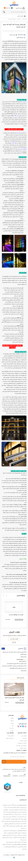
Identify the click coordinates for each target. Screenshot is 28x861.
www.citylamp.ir (6, 854)
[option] (14, 612)
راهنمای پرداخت (10, 735)
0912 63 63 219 (22, 776)
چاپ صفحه (12, 35)
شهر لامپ (24, 19)
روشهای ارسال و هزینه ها (21, 745)
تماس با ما (11, 728)
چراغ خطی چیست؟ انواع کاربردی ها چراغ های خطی (14, 699)
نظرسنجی (24, 738)
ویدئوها (12, 720)
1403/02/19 (21, 35)
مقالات (18, 19)
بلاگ (13, 725)
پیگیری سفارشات (23, 748)
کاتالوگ (12, 718)
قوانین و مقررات (23, 740)
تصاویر (12, 723)
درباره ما (12, 730)
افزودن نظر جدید (14, 639)
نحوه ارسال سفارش (10, 738)
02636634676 (15, 776)
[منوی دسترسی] (24, 16)
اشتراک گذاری (20, 37)
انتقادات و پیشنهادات (22, 743)
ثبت (24, 761)
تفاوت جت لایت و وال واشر (16, 614)
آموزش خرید (23, 735)
